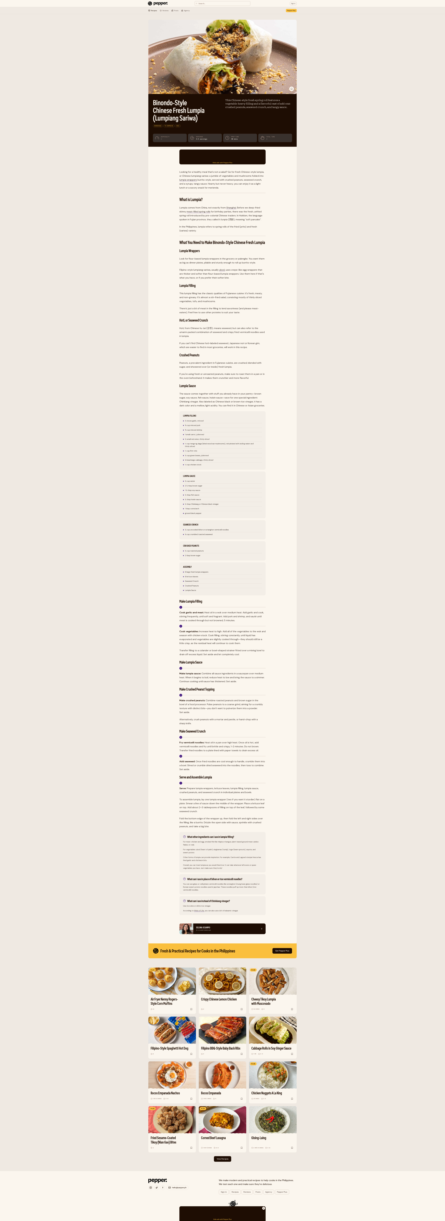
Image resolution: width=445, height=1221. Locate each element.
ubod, (222, 269)
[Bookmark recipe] (291, 89)
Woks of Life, (199, 911)
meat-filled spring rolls (198, 211)
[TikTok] (156, 1187)
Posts (258, 1192)
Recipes (235, 1192)
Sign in (224, 1192)
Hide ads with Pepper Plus (222, 162)
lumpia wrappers (188, 179)
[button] (293, 3)
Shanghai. (231, 207)
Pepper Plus (291, 10)
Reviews (247, 1192)
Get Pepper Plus (282, 951)
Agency (268, 1192)
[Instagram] (150, 1187)
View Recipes (222, 1159)
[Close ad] (263, 1208)
